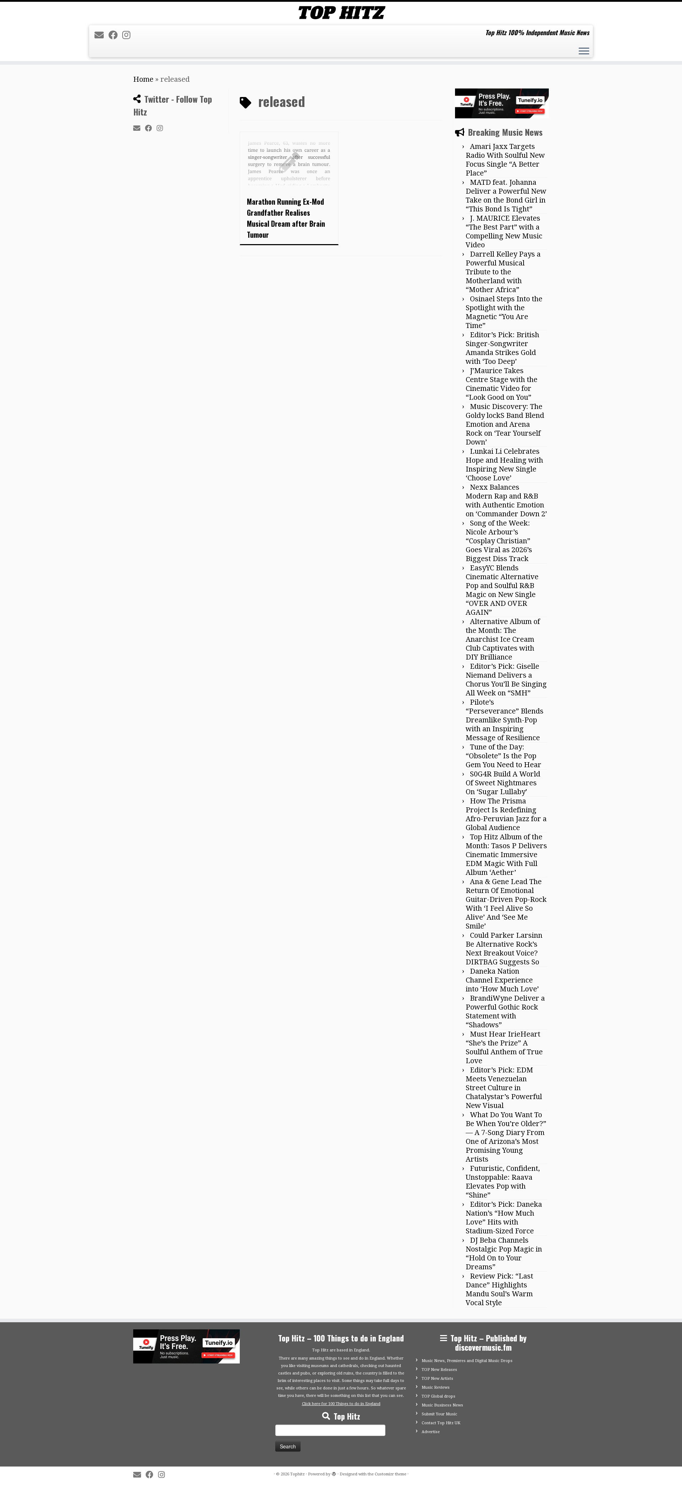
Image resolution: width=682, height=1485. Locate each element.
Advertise (431, 1432)
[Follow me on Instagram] (128, 35)
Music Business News (442, 1405)
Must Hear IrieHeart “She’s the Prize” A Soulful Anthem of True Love (504, 1047)
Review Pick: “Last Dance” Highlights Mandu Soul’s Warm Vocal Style (499, 1289)
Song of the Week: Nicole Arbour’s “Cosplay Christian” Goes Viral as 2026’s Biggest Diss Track (499, 541)
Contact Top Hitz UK (441, 1423)
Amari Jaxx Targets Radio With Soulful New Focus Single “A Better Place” (505, 159)
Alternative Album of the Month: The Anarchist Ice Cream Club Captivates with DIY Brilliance (503, 639)
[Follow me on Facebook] (115, 35)
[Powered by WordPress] (333, 1472)
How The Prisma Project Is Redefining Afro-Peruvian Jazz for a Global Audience (506, 814)
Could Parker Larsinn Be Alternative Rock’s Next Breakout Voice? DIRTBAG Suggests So (504, 948)
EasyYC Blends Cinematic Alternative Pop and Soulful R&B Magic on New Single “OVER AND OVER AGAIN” (502, 590)
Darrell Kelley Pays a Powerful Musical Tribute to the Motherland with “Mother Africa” (503, 272)
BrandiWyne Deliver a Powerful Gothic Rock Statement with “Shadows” (505, 1011)
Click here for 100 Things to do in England (341, 1403)
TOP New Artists (437, 1378)
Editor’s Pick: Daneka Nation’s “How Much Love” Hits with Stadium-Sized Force (504, 1217)
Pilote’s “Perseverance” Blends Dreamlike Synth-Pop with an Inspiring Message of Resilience (504, 720)
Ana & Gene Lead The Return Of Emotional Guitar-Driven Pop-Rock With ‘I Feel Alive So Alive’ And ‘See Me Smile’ (506, 903)
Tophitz (297, 1474)
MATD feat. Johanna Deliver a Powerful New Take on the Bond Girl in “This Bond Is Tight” (506, 195)
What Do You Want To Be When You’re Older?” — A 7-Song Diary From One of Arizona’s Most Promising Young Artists (506, 1136)
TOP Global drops (438, 1396)
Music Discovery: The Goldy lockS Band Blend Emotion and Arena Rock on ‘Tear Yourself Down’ (505, 424)
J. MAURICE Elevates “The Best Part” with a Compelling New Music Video (504, 231)
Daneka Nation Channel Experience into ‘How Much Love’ (502, 980)
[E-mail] (101, 35)
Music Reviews (436, 1387)
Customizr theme (390, 1474)
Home (143, 79)
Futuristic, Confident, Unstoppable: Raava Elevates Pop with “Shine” (503, 1181)
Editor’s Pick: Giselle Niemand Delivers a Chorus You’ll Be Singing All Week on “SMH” (506, 679)
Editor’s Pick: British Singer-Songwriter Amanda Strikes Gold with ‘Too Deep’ (502, 348)
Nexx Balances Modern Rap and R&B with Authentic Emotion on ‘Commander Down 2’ (506, 500)
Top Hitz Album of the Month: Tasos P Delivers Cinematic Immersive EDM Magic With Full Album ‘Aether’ (506, 855)
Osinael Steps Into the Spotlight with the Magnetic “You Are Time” (504, 312)
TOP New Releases (439, 1369)
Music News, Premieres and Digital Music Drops (467, 1360)
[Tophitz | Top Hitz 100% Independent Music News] (341, 12)
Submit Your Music (439, 1414)
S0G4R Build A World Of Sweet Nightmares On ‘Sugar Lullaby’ (503, 783)
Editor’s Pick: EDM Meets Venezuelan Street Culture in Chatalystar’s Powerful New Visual (504, 1088)
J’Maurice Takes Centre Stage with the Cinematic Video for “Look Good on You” (501, 384)
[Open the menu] (584, 52)
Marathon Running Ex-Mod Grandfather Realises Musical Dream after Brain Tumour (286, 218)
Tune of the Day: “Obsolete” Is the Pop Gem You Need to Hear (503, 756)
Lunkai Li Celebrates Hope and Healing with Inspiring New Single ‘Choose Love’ (504, 464)
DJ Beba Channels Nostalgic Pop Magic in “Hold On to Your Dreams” (504, 1253)
